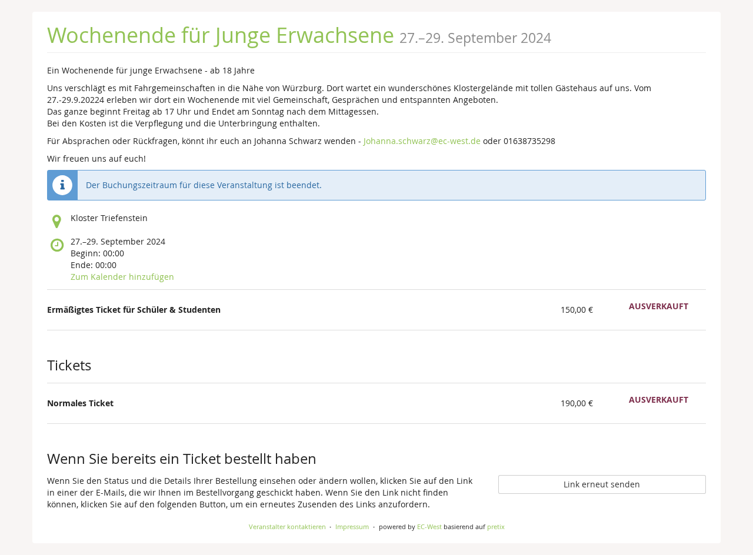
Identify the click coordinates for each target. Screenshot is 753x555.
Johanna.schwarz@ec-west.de (422, 140)
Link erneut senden (602, 484)
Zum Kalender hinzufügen (122, 276)
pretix (496, 526)
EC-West (429, 526)
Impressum (352, 526)
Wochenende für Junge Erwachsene (220, 35)
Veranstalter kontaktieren (287, 526)
